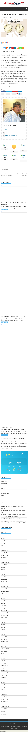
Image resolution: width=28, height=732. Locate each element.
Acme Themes (14, 728)
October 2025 (4, 560)
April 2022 (3, 660)
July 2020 (3, 711)
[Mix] (18, 48)
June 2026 (3, 540)
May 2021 (3, 687)
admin (11, 17)
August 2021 (4, 680)
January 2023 (4, 639)
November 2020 (4, 701)
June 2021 (3, 684)
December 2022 (4, 641)
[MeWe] (15, 48)
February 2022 (4, 665)
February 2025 (4, 579)
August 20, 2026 (5, 427)
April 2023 (3, 632)
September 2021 (5, 677)
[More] (23, 48)
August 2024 (4, 593)
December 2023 (4, 612)
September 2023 (5, 620)
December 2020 (4, 699)
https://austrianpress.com (11, 135)
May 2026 (3, 543)
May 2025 (3, 572)
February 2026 (4, 550)
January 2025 (4, 581)
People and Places (5, 493)
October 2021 (4, 675)
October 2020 (4, 704)
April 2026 (3, 545)
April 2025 (3, 574)
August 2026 (4, 536)
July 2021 (3, 682)
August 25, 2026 (5, 201)
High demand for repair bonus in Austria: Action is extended (21, 175)
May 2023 (3, 629)
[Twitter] (4, 48)
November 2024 (4, 586)
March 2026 (3, 548)
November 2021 (4, 672)
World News (3, 498)
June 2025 (3, 569)
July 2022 (3, 653)
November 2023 (4, 615)
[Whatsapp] (20, 48)
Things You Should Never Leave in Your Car (11, 518)
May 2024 (3, 600)
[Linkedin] (10, 48)
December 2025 (4, 555)
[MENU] (27, 9)
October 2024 (4, 588)
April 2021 (3, 689)
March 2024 (3, 605)
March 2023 (3, 634)
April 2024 (3, 603)
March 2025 (3, 576)
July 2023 (3, 624)
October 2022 (4, 646)
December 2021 (4, 670)
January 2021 (4, 696)
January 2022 (4, 668)
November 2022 (4, 644)
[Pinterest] (12, 48)
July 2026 (3, 538)
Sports (2, 495)
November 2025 (4, 557)
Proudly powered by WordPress (8, 726)
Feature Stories (4, 486)
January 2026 (4, 552)
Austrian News (4, 481)
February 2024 (4, 608)
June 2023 (3, 627)
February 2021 (4, 694)
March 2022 (3, 663)
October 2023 (4, 617)
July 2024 (3, 596)
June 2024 (3, 598)
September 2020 (5, 706)
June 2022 (3, 656)
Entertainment (4, 483)
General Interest (5, 169)
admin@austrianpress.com (11, 133)
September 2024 (5, 591)
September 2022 (5, 648)
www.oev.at (3, 714)
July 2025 (3, 567)
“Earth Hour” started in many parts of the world (6, 174)
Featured (3, 488)
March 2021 (3, 692)
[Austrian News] (2, 8)
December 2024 (4, 584)
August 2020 (4, 708)
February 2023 (4, 636)
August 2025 (4, 564)
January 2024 (4, 610)
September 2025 (5, 562)
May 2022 (3, 658)
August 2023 (4, 622)
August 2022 (4, 651)
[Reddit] (7, 48)
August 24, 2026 (5, 315)
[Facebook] (2, 48)
